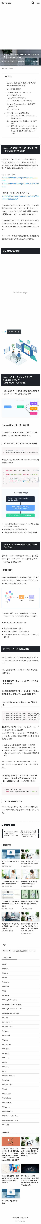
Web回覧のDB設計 (14, 89)
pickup (32, 951)
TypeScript (8, 1084)
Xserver (7, 1107)
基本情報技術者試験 (11, 1120)
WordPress (8, 1102)
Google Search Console (13, 1009)
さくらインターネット (12, 1116)
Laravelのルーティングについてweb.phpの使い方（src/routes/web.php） (19, 95)
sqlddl (4, 332)
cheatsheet (6, 951)
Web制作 (7, 1093)
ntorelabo (6, 3)
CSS (5, 977)
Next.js (6, 1053)
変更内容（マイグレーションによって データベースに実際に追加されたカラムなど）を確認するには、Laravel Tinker (24, 129)
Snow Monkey (9, 1076)
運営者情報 (16, 1217)
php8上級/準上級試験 (20, 951)
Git (5, 991)
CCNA (6, 973)
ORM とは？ (15, 109)
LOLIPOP (7, 1044)
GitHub (6, 995)
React (6, 1067)
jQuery (6, 1031)
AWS (6, 964)
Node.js (7, 1058)
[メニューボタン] (38, 3)
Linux (6, 1040)
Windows (7, 1098)
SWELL (6, 1080)
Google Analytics (10, 1000)
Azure (6, 968)
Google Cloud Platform (12, 1004)
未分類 (6, 1125)
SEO (5, 1071)
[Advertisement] (20, 27)
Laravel (6, 61)
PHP (13, 61)
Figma (6, 986)
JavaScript (8, 1026)
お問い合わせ (24, 1217)
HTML (6, 1018)
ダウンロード (15, 332)
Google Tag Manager (12, 1013)
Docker (7, 982)
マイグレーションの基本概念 (18, 113)
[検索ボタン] (33, 3)
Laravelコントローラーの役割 (21, 100)
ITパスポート (8, 1022)
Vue (5, 1089)
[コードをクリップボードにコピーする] (37, 451)
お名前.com (8, 1111)
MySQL (6, 1049)
